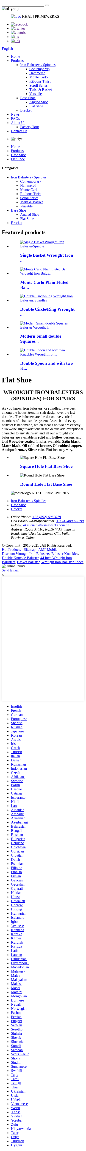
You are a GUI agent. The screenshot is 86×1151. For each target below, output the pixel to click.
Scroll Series (38, 85)
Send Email (10, 570)
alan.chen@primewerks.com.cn (46, 525)
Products (17, 61)
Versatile (35, 94)
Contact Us (19, 131)
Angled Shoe (38, 102)
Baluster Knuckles (64, 554)
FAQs (15, 119)
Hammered (37, 73)
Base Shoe (28, 98)
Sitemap (30, 549)
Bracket (25, 110)
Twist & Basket (40, 90)
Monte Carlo (38, 77)
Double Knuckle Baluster (20, 558)
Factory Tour (29, 127)
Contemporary (39, 69)
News (15, 114)
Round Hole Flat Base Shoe (46, 484)
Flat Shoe (36, 106)
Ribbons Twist (39, 81)
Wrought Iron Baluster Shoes (62, 562)
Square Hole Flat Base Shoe (46, 466)
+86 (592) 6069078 (46, 517)
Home (15, 56)
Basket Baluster (28, 562)
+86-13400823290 (70, 521)
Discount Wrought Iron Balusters (26, 554)
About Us (18, 123)
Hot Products (11, 549)
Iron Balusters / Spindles (37, 65)
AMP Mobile (47, 549)
